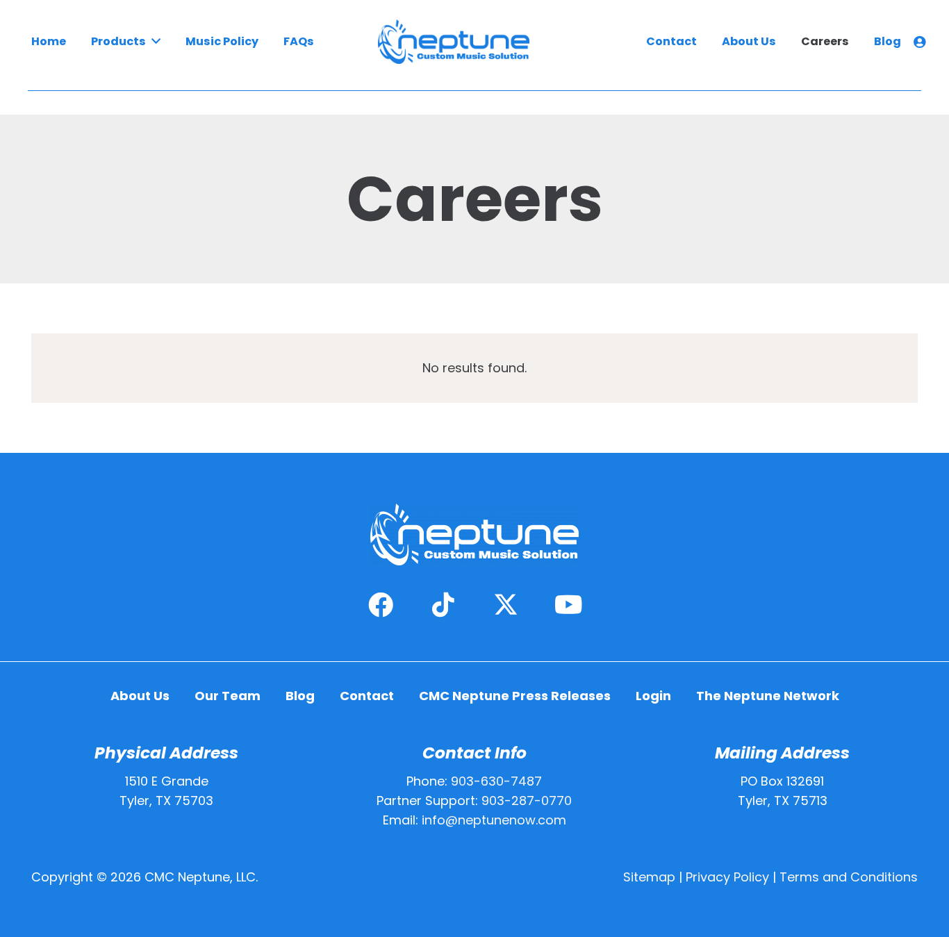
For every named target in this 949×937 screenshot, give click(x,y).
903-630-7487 (496, 781)
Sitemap (649, 877)
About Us (140, 695)
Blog (300, 695)
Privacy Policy (727, 877)
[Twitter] (505, 605)
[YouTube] (568, 605)
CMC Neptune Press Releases (515, 695)
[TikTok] (443, 605)
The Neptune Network (767, 695)
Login (653, 695)
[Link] (922, 42)
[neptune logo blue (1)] (453, 42)
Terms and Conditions (848, 877)
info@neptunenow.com (494, 820)
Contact (367, 695)
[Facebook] (380, 605)
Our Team (228, 695)
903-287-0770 (526, 800)
